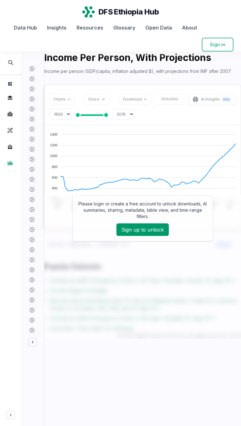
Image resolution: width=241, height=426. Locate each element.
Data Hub (25, 28)
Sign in (217, 44)
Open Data (158, 28)
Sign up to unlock (142, 230)
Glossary (124, 28)
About (189, 28)
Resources (90, 28)
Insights (57, 28)
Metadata (169, 98)
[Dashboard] (9, 84)
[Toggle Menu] (10, 415)
